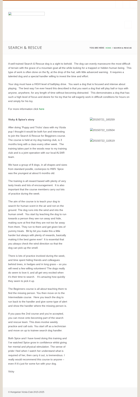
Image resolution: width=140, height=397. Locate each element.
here (41, 108)
